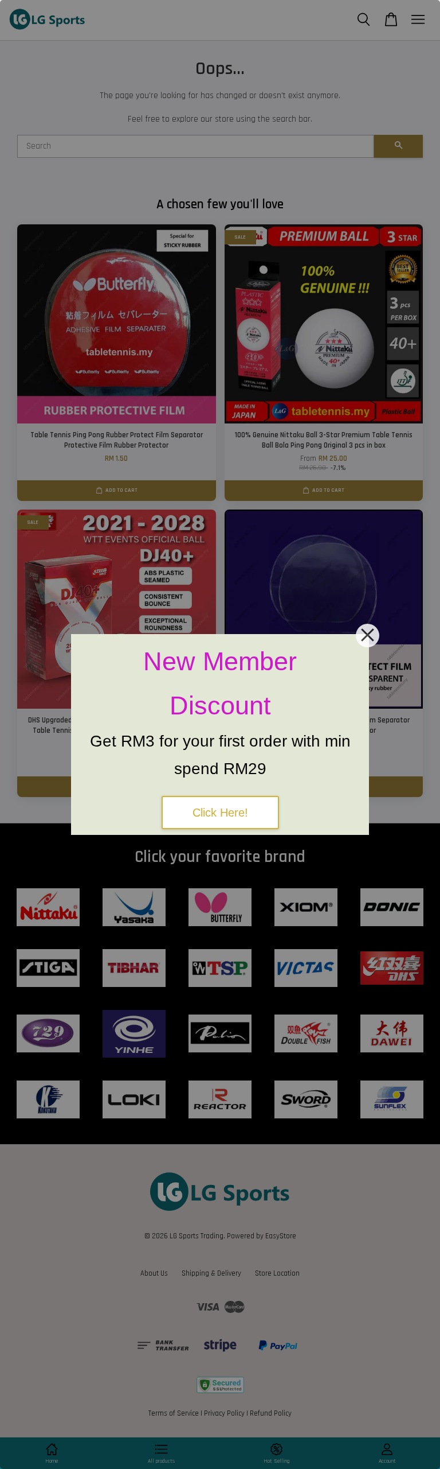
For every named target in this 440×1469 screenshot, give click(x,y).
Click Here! (220, 812)
